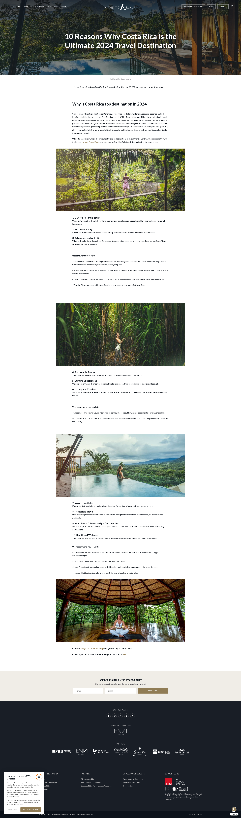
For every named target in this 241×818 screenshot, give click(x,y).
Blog (211, 6)
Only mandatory (12, 809)
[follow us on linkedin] (126, 715)
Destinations (126, 79)
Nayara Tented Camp (91, 142)
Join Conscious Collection (92, 782)
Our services (128, 786)
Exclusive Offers (57, 6)
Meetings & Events (34, 6)
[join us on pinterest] (132, 715)
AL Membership (87, 779)
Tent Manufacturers (131, 782)
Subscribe (153, 691)
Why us (223, 6)
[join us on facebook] (108, 715)
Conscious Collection (48, 782)
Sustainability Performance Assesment (97, 786)
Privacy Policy (88, 814)
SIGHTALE (198, 814)
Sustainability (44, 786)
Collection (14, 6)
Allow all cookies (30, 809)
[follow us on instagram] (114, 715)
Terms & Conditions (76, 814)
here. (124, 654)
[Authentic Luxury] (120, 6)
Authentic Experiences (193, 6)
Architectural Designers (133, 779)
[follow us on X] (120, 715)
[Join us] (231, 6)
